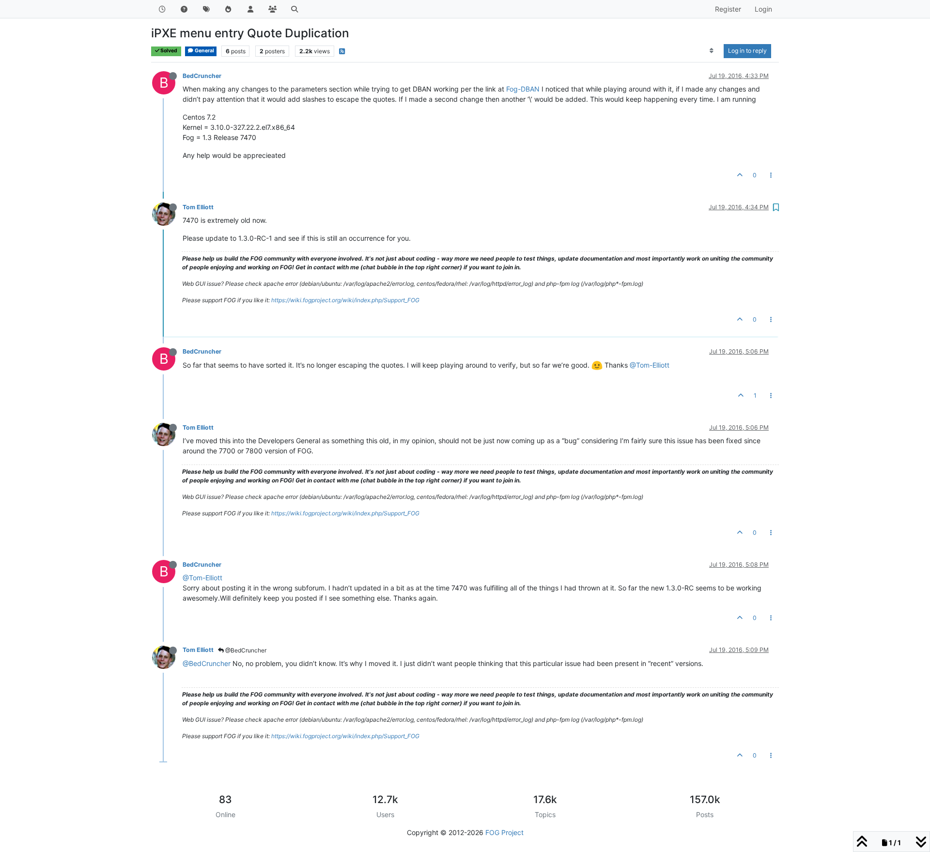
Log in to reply (747, 50)
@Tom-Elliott (649, 365)
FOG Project (504, 832)
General (204, 50)
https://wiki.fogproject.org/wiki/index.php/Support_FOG (345, 300)
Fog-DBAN (523, 89)
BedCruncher (202, 75)
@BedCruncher (245, 650)
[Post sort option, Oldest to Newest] (712, 51)
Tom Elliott (198, 207)
